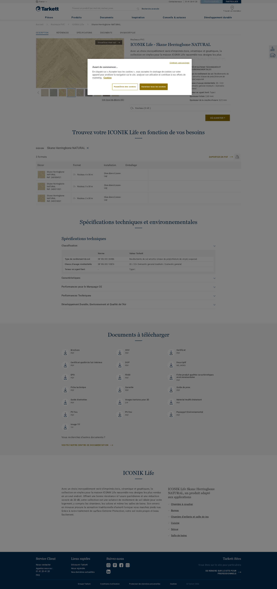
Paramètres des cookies (125, 87)
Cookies (108, 78)
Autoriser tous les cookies (153, 87)
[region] (140, 77)
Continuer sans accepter (179, 63)
